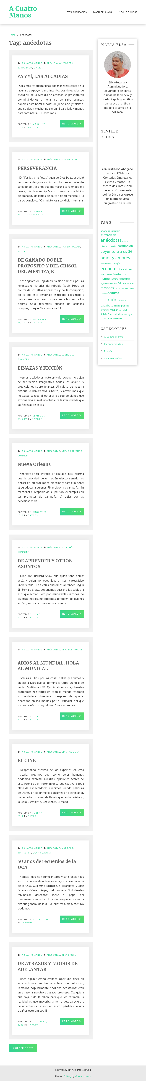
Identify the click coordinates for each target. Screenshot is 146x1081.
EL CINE (27, 760)
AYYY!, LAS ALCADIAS (43, 76)
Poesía (108, 351)
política (125, 306)
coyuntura (110, 252)
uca (35, 853)
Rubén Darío (107, 314)
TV (102, 318)
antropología (108, 235)
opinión (38, 68)
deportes (67, 650)
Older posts (24, 1048)
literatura (109, 283)
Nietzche (124, 288)
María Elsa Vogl (103, 12)
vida (75, 160)
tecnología (126, 314)
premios (105, 310)
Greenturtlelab (83, 1076)
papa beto (24, 251)
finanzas (23, 359)
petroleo (117, 306)
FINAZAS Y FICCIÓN (40, 368)
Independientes (113, 344)
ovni (126, 300)
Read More (70, 124)
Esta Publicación (77, 12)
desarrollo (69, 955)
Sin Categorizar (113, 359)
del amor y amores (117, 255)
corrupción (125, 246)
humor (105, 279)
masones (107, 288)
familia (66, 160)
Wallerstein (117, 318)
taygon (33, 127)
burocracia (25, 68)
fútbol (78, 650)
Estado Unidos (106, 274)
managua (67, 848)
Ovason (121, 300)
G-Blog (67, 1076)
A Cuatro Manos (23, 11)
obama (76, 247)
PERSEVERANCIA (37, 168)
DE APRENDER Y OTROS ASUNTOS (45, 563)
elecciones (126, 269)
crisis (123, 252)
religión (114, 310)
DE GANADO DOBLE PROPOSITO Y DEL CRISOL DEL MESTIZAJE (47, 265)
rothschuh (24, 853)
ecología (67, 548)
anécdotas (66, 63)
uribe (109, 318)
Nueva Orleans (71, 451)
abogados (106, 231)
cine (64, 752)
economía (68, 355)
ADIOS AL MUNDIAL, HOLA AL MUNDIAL (48, 666)
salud (117, 314)
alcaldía (52, 63)
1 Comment (74, 753)
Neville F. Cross (128, 12)
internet (115, 279)
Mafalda (119, 283)
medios (117, 288)
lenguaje (125, 279)
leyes (103, 283)
